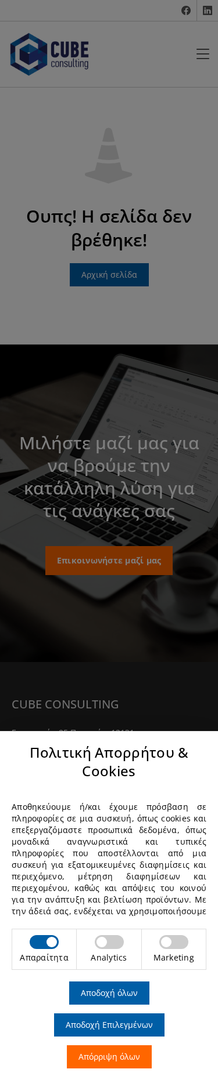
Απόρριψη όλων (109, 1056)
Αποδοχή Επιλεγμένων (109, 1024)
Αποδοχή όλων (109, 992)
